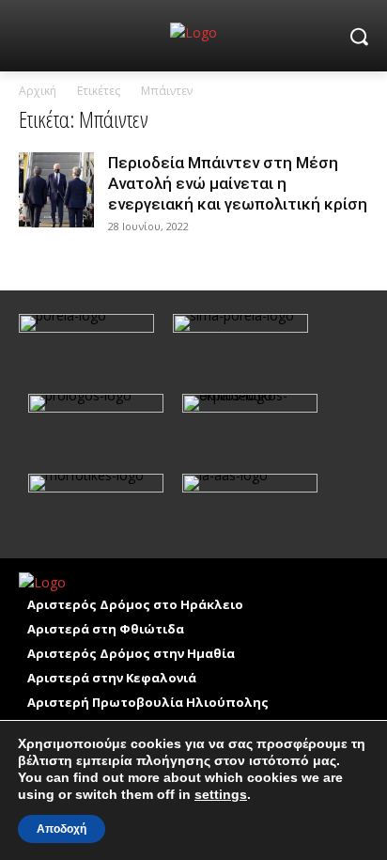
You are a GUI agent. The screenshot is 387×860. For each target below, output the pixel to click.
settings (220, 794)
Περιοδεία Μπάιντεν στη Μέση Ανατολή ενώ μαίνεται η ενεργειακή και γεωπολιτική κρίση (237, 183)
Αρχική (37, 91)
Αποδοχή (61, 829)
